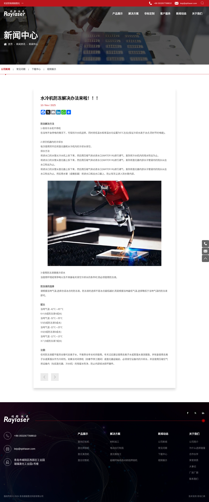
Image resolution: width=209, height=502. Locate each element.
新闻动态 (181, 13)
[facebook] (188, 413)
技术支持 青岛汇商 (197, 496)
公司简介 (193, 442)
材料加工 (114, 442)
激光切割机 (83, 460)
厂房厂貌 (193, 472)
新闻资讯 (20, 44)
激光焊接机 (83, 448)
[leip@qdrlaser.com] (205, 251)
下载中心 (36, 69)
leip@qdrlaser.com (188, 3)
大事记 (192, 466)
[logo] (14, 13)
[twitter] (195, 413)
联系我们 (193, 479)
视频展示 (51, 69)
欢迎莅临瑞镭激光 (12, 3)
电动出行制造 (117, 448)
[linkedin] (203, 413)
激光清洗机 (83, 454)
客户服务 (165, 13)
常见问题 (20, 69)
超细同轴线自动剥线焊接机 (123, 460)
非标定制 (149, 13)
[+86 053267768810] (205, 243)
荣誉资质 (193, 460)
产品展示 (117, 13)
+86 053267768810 (163, 3)
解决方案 (133, 13)
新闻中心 (33, 44)
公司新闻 (162, 442)
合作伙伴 (193, 454)
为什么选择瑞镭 (197, 448)
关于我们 (197, 13)
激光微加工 (115, 454)
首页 (10, 44)
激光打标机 (83, 442)
